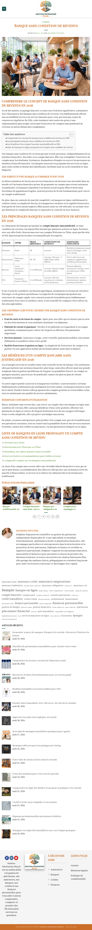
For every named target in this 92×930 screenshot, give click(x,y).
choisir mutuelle (69, 591)
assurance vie (80, 585)
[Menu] (4, 9)
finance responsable (45, 604)
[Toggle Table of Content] (70, 135)
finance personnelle (26, 603)
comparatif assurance (81, 591)
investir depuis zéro (58, 607)
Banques (45, 22)
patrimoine (82, 607)
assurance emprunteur (55, 581)
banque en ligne (26, 590)
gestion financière (42, 607)
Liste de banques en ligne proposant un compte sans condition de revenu (40, 147)
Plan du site (71, 926)
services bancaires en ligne (35, 615)
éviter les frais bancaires (9, 619)
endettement (57, 599)
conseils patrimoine (60, 595)
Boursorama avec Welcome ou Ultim (22, 447)
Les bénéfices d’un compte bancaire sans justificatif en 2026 (33, 144)
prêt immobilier (46, 611)
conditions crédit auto (42, 595)
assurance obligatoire (52, 585)
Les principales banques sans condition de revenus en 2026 (33, 141)
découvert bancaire (44, 599)
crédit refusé (30, 599)
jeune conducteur (70, 607)
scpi (19, 616)
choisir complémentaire (56, 591)
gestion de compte (26, 607)
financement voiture (8, 604)
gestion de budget (11, 607)
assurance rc (68, 586)
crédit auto (74, 595)
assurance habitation (12, 585)
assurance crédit (27, 581)
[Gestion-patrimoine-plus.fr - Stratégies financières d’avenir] (46, 9)
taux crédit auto (55, 616)
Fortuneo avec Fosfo (14, 442)
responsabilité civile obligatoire (64, 612)
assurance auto (9, 581)
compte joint (28, 595)
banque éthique (43, 591)
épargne (77, 615)
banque (8, 590)
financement (71, 599)
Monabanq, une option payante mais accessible (27, 451)
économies (66, 615)
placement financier (16, 611)
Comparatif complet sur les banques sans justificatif (30, 460)
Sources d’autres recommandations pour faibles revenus (32, 456)
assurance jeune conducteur (32, 586)
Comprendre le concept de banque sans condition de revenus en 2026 (38, 138)
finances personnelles (67, 603)
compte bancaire (11, 595)
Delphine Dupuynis (56, 33)
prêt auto (34, 612)
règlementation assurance (9, 616)
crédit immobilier (12, 599)
